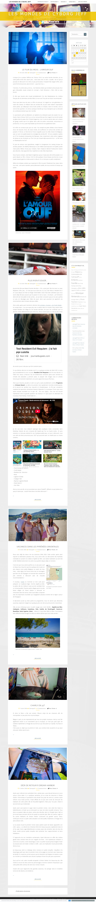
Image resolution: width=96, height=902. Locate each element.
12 (77, 53)
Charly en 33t (38, 705)
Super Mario (82, 306)
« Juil (72, 63)
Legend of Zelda (75, 290)
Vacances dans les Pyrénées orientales (38, 547)
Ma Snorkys (73, 293)
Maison (84, 290)
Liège (81, 290)
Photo (82, 299)
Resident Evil (73, 304)
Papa (79, 299)
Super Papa (72, 1)
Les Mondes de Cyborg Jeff (20, 2)
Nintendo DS (83, 297)
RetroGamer (54, 1)
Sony (78, 306)
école (76, 310)
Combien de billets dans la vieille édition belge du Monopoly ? (78, 121)
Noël (77, 299)
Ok (69, 900)
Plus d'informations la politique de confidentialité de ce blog (83, 900)
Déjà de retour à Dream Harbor (38, 785)
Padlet (22, 582)
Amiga (76, 269)
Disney (80, 277)
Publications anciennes (23, 891)
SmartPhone (73, 306)
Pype (85, 302)
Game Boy (78, 286)
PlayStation (74, 302)
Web (82, 308)
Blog (81, 272)
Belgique (77, 272)
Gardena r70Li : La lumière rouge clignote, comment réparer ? (78, 226)
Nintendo (75, 296)
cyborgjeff (32, 72)
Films (79, 283)
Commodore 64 (76, 274)
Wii (83, 308)
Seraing (80, 304)
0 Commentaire (41, 72)
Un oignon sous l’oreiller (78, 202)
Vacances (74, 308)
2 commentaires (41, 549)
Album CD (73, 270)
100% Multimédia (82, 1)
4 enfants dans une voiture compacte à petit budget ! (78, 139)
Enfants (74, 279)
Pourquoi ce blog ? (43, 1)
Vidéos (79, 308)
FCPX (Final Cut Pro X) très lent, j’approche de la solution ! (78, 241)
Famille (74, 283)
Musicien (63, 1)
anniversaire (80, 270)
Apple (74, 272)
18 (74, 55)
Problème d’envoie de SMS (78, 166)
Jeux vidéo (81, 288)
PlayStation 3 (81, 302)
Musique (80, 293)
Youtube (73, 310)
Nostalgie (73, 299)
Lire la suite (38, 499)
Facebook (80, 280)
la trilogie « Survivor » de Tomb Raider (50, 305)
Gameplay (73, 288)
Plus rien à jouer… (38, 281)
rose (77, 304)
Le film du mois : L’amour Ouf (37, 70)
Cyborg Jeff (75, 277)
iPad (77, 288)
